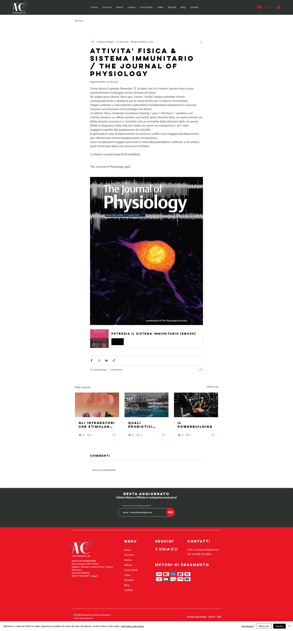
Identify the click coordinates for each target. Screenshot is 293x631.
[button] (278, 7)
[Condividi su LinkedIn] (106, 360)
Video (127, 575)
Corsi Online (131, 570)
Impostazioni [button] (247, 626)
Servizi (128, 559)
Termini (211, 616)
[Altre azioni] (201, 42)
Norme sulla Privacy (196, 616)
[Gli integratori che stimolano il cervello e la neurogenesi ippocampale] (97, 405)
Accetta (279, 626)
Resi (219, 616)
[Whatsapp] (176, 549)
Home (127, 549)
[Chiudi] (289, 626)
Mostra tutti (212, 387)
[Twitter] (168, 549)
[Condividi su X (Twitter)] (99, 360)
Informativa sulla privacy (132, 626)
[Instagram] (160, 549)
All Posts (79, 21)
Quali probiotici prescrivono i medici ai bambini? (144, 424)
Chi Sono (129, 554)
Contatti (128, 590)
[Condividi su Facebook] (91, 360)
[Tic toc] (172, 549)
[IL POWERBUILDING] (196, 405)
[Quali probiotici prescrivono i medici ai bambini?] (147, 405)
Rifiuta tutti (264, 626)
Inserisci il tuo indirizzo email (136, 506)
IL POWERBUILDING (195, 424)
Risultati (128, 580)
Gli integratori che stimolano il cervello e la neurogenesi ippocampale (97, 424)
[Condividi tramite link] (113, 360)
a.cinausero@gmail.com (206, 549)
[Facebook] (156, 549)
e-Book (128, 564)
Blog (126, 585)
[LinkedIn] (164, 549)
